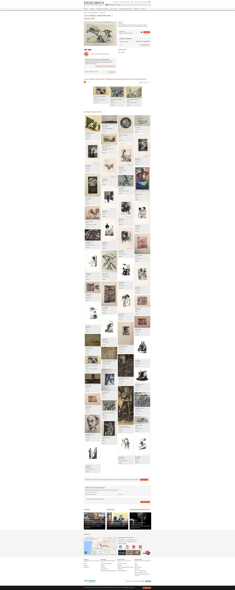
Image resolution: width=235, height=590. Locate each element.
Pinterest (134, 548)
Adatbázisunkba (104, 568)
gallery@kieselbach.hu (126, 2)
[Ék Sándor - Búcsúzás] (93, 152)
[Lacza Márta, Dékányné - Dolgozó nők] (117, 92)
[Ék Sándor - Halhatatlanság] (126, 270)
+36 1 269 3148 (116, 2)
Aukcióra (103, 565)
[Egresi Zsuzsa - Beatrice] (142, 179)
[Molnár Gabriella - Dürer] (126, 124)
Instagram (127, 548)
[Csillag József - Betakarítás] (93, 340)
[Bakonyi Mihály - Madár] (109, 428)
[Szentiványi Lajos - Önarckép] (93, 423)
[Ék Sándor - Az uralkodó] (142, 274)
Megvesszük (86, 567)
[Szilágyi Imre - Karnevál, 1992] (142, 243)
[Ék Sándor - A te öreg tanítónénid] (126, 445)
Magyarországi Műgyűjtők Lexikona (125, 567)
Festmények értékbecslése (106, 563)
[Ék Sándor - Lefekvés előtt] (142, 145)
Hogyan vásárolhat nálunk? (141, 572)
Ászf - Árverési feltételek (140, 570)
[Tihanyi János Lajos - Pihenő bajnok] (126, 365)
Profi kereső (120, 568)
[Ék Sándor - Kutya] (109, 166)
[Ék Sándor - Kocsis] (126, 207)
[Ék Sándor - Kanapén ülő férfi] (126, 154)
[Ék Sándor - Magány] (109, 198)
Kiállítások (113, 8)
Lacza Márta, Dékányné (93, 12)
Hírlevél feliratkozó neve (90, 494)
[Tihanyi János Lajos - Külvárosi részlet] (142, 399)
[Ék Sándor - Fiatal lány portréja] (126, 238)
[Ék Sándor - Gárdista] (142, 444)
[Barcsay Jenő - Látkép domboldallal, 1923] (109, 119)
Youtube (140, 548)
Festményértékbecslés (125, 8)
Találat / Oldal (142, 82)
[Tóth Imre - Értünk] (93, 378)
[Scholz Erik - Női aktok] (142, 322)
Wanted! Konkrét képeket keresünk (108, 570)
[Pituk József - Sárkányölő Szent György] (126, 180)
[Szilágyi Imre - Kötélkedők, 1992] (142, 420)
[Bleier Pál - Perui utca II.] (142, 120)
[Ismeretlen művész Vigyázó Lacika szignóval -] (109, 353)
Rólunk (143, 8)
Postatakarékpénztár (122, 570)
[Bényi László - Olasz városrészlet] (109, 261)
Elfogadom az (95, 499)
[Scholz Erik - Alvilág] (142, 301)
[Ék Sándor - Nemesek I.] (126, 301)
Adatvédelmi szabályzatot (98, 499)
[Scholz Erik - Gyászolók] (109, 294)
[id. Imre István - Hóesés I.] (109, 380)
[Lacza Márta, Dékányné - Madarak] (134, 92)
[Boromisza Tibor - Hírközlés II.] (93, 123)
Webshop (92, 8)
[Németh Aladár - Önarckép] (142, 375)
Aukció (86, 8)
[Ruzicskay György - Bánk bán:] (109, 138)
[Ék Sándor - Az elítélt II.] (109, 230)
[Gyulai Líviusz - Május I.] (93, 185)
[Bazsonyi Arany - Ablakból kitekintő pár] (93, 235)
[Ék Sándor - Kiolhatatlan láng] (109, 326)
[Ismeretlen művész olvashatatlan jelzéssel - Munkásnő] (126, 405)
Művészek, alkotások (122, 563)
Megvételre (103, 567)
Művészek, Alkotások (102, 8)
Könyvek (136, 8)
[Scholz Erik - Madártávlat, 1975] (93, 287)
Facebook (120, 548)
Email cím (120, 494)
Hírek (136, 563)
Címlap (85, 12)
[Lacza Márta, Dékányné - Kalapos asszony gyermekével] (101, 90)
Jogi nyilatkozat (138, 567)
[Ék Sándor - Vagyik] (93, 313)
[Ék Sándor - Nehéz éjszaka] (142, 348)
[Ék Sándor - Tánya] (93, 261)
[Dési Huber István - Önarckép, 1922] (126, 333)
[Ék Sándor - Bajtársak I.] (142, 213)
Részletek (132, 587)
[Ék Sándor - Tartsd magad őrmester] (93, 453)
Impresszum (137, 568)
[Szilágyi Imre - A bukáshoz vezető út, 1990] (93, 213)
